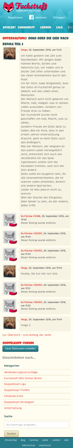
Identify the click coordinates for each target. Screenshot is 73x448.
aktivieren (41, 17)
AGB (66, 440)
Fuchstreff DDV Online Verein (23, 378)
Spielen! (9, 27)
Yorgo (24, 49)
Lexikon (56, 440)
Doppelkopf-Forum (18, 342)
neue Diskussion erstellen (20, 348)
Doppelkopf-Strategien (19, 402)
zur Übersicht (11, 335)
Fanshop (33, 440)
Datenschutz (28, 445)
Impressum (45, 445)
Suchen (11, 433)
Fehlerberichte (13, 396)
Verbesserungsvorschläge (21, 372)
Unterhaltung (14, 38)
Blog (23, 440)
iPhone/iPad (11, 440)
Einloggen (59, 17)
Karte (45, 440)
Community (26, 27)
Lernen (45, 27)
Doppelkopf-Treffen (17, 390)
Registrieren (15, 17)
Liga (59, 27)
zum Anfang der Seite (37, 335)
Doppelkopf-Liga (15, 384)
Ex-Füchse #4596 (30, 216)
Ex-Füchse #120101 (31, 233)
